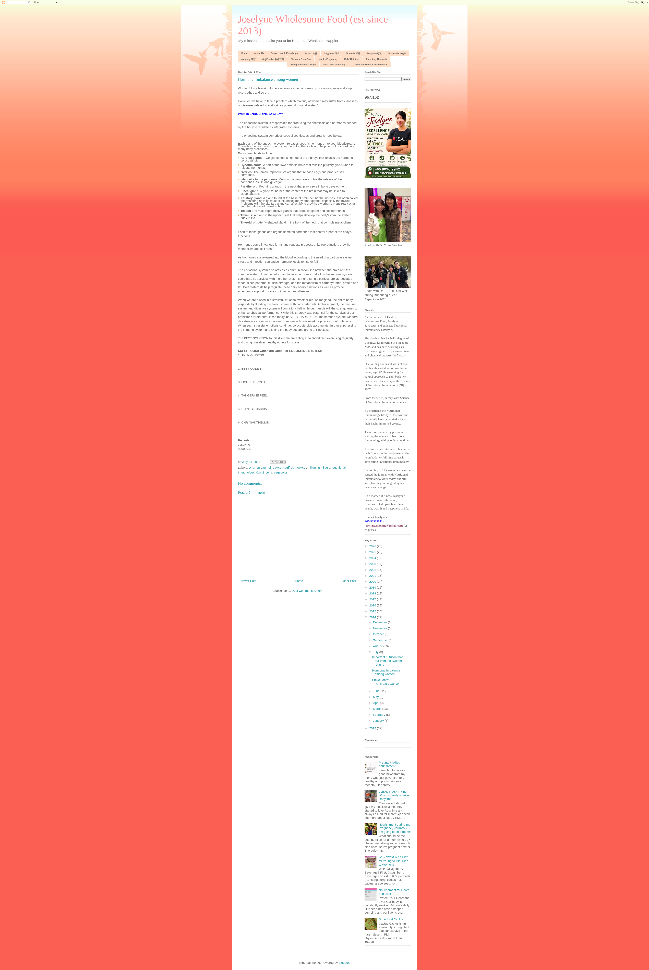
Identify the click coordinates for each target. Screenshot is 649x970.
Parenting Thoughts (376, 59)
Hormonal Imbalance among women (386, 672)
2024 (373, 558)
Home (244, 53)
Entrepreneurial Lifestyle (303, 64)
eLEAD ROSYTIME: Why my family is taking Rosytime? (395, 795)
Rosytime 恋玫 (374, 53)
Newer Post (248, 581)
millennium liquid (319, 467)
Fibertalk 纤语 (353, 53)
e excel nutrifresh (284, 467)
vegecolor (280, 472)
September (381, 640)
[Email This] (271, 462)
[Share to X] (278, 462)
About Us (259, 53)
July (376, 652)
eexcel (301, 467)
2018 (373, 593)
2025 (373, 552)
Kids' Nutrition (351, 59)
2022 (373, 569)
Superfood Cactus (391, 919)
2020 (373, 581)
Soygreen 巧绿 (331, 53)
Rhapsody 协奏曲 (397, 53)
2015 (373, 611)
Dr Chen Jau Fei (260, 467)
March (377, 709)
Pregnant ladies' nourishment (389, 764)
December (380, 622)
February (379, 714)
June (376, 691)
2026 (373, 546)
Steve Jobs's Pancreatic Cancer (386, 681)
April (376, 703)
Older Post (349, 581)
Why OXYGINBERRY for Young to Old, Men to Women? (393, 861)
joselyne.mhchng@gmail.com (384, 525)
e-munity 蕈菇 (248, 59)
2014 (373, 617)
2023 (373, 564)
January (379, 720)
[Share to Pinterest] (284, 462)
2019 (373, 587)
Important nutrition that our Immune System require (387, 660)
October (379, 634)
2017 (373, 599)
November (380, 628)
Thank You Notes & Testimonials (370, 64)
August (378, 646)
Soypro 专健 (311, 53)
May (376, 697)
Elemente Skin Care (301, 59)
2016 (373, 605)
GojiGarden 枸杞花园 (273, 59)
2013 (373, 728)
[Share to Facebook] (281, 462)
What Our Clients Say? (335, 64)
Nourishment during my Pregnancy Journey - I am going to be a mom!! (395, 828)
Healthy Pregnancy (328, 59)
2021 (373, 575)
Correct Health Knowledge (284, 53)
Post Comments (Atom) (307, 590)
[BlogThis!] (275, 462)
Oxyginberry (264, 472)
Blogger (344, 962)
